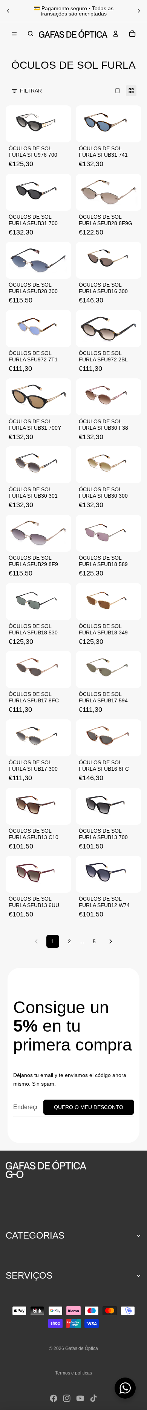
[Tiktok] (93, 1398)
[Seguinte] (111, 941)
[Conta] (115, 33)
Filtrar (31, 91)
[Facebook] (53, 1398)
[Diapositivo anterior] (8, 11)
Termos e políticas (73, 1373)
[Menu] (14, 33)
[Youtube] (80, 1398)
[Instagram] (66, 1398)
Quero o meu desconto (88, 1107)
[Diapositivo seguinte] (138, 11)
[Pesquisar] (30, 33)
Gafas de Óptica (81, 1348)
